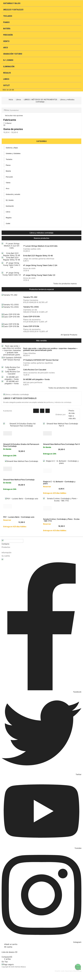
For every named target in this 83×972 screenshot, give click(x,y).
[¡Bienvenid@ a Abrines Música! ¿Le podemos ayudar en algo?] (77, 966)
